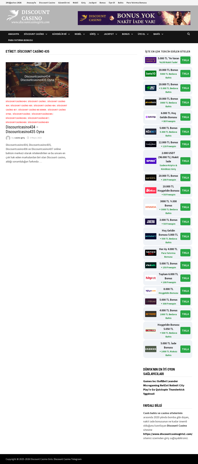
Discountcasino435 (42, 113)
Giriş (83, 2)
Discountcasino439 (38, 122)
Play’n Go (149, 389)
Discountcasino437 (38, 118)
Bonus (103, 2)
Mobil (75, 2)
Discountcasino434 (16, 101)
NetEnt (164, 385)
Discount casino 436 (44, 105)
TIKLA (185, 60)
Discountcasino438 (16, 122)
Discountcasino (21, 113)
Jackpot (93, 2)
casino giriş (19, 137)
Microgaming (151, 385)
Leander (173, 381)
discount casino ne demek (32, 109)
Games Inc (150, 381)
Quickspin (162, 389)
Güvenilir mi (64, 2)
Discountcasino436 (16, 118)
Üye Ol (112, 2)
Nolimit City (176, 385)
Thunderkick (177, 389)
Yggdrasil (149, 393)
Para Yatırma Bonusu (137, 2)
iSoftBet (162, 381)
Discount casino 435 (21, 105)
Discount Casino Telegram (68, 459)
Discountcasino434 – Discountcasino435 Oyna (25, 129)
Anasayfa (31, 2)
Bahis (120, 2)
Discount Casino (47, 2)
